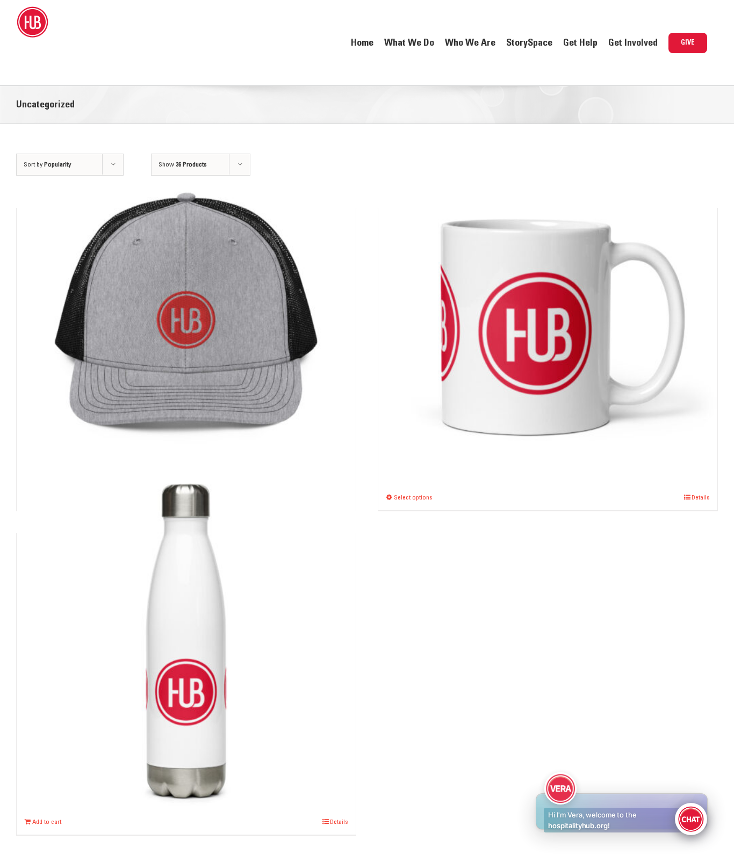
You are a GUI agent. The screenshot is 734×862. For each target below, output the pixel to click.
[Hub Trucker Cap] (186, 317)
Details (700, 497)
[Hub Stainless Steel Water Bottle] (186, 642)
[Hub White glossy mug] (547, 317)
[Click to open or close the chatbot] (691, 819)
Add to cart (46, 821)
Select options (413, 497)
